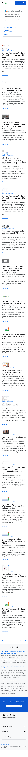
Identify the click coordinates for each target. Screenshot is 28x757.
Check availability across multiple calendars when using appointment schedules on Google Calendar (14, 161)
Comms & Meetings (10, 27)
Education (7, 33)
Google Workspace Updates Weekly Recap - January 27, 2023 (13, 55)
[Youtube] (3, 715)
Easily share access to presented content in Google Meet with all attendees (13, 124)
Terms (11, 747)
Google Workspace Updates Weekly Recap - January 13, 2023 (13, 336)
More (6, 34)
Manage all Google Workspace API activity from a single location (13, 506)
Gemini (6, 30)
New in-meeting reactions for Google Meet (14, 438)
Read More (5, 75)
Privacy (7, 747)
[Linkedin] (10, 715)
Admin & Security (9, 31)
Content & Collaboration (11, 29)
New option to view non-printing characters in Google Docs (14, 576)
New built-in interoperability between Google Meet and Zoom (13, 233)
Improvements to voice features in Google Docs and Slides (13, 541)
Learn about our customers (9, 681)
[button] (14, 726)
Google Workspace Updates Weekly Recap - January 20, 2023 (13, 198)
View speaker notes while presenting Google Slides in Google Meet (13, 372)
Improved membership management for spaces (12, 89)
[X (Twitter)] (7, 715)
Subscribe (20, 3)
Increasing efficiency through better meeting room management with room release (14, 470)
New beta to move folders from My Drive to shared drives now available (12, 268)
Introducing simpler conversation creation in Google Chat (11, 406)
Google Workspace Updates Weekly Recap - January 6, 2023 (13, 611)
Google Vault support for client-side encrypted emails (13, 302)
